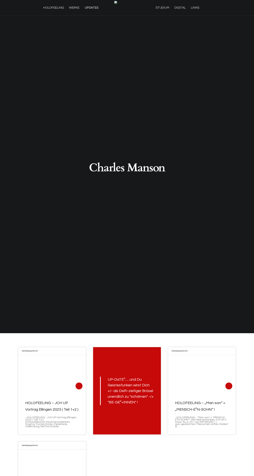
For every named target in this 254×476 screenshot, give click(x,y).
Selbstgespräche (30, 351)
